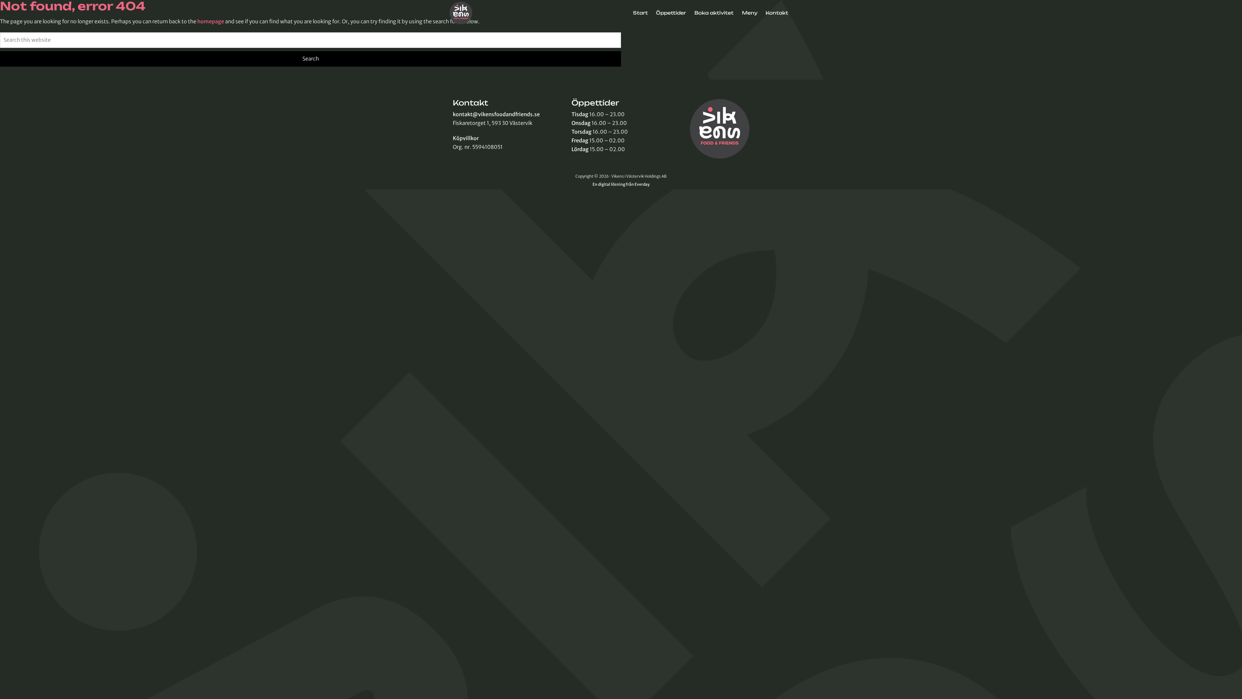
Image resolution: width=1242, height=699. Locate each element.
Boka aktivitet (714, 13)
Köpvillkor (466, 138)
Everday (642, 184)
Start (640, 13)
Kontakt (777, 13)
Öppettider (671, 13)
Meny (749, 13)
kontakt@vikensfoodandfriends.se (496, 114)
